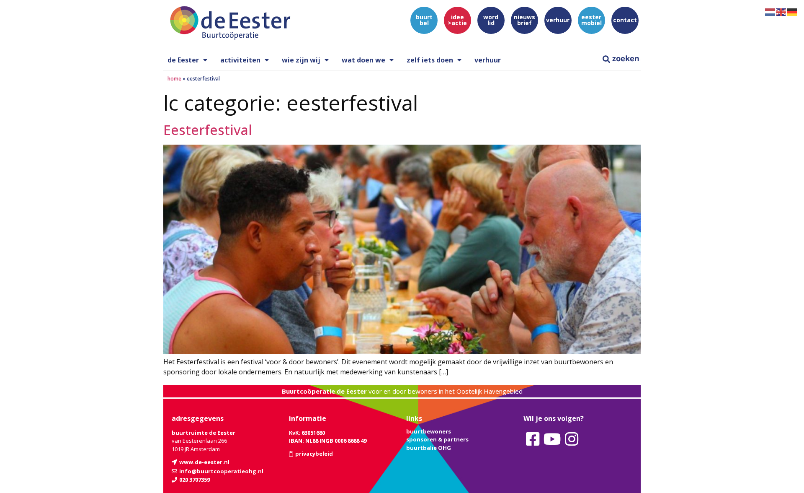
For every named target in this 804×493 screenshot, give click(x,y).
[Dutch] (770, 11)
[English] (781, 11)
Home (174, 78)
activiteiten (240, 60)
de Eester (183, 60)
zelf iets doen (430, 60)
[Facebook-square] (532, 439)
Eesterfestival (207, 130)
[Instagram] (571, 439)
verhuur (487, 60)
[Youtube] (552, 439)
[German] (792, 11)
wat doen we (363, 60)
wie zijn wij (301, 60)
